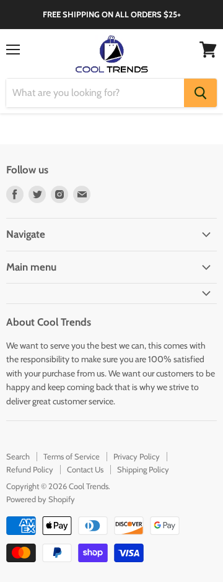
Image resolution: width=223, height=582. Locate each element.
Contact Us (85, 469)
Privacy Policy (136, 456)
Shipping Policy (143, 469)
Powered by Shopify (40, 499)
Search (18, 456)
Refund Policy (29, 469)
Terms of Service (71, 456)
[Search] (200, 93)
